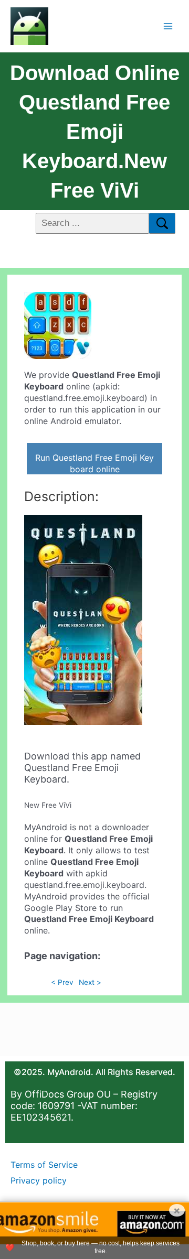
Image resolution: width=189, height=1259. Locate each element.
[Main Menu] (168, 26)
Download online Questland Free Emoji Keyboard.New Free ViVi (95, 131)
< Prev (62, 982)
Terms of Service (44, 1164)
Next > (90, 982)
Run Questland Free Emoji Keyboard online (94, 463)
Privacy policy (38, 1180)
